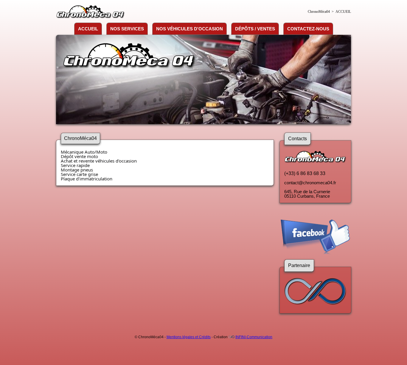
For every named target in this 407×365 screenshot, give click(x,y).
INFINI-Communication (253, 337)
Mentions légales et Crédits (189, 337)
